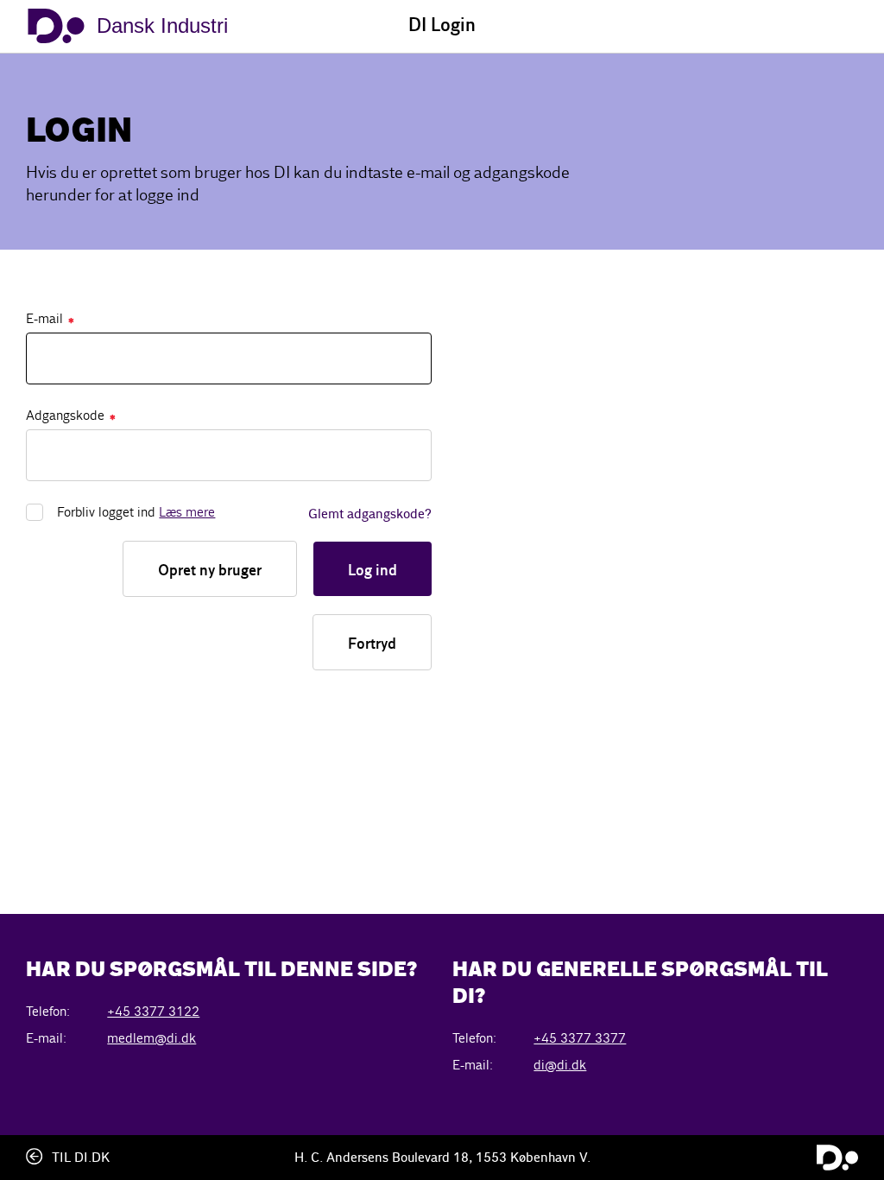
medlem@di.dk (151, 1038)
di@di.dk (560, 1064)
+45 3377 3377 (580, 1038)
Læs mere (187, 512)
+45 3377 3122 (153, 1011)
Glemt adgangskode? (370, 515)
